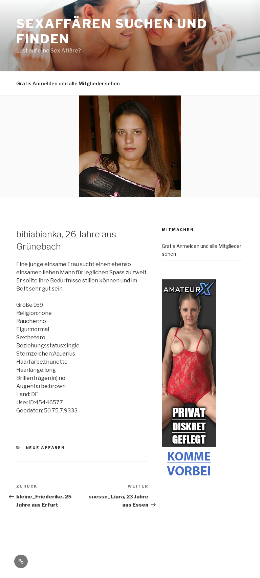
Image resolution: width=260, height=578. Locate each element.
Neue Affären (45, 447)
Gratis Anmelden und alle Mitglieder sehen (68, 83)
